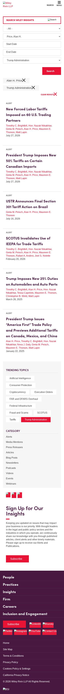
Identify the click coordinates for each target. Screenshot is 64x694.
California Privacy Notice (16, 675)
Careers (9, 606)
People (8, 577)
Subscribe (16, 558)
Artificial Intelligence (20, 378)
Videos (9, 473)
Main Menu (24, 3)
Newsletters (12, 463)
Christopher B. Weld (16, 296)
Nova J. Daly (24, 344)
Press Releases (14, 447)
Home (6, 643)
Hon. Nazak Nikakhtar (39, 125)
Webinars (11, 483)
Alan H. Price (16, 80)
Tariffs (13, 419)
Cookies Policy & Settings (16, 668)
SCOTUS (42, 412)
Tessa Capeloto (25, 293)
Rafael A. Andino (25, 255)
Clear (35, 70)
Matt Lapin (21, 132)
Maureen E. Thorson (45, 293)
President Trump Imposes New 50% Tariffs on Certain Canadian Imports (31, 161)
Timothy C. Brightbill (16, 125)
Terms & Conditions (13, 656)
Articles (10, 452)
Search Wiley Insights (20, 20)
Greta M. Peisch (14, 129)
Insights (9, 591)
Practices (10, 584)
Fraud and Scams (19, 412)
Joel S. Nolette (42, 255)
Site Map (7, 649)
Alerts (9, 437)
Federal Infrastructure (21, 406)
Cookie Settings (21, 3)
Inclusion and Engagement (25, 613)
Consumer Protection (21, 385)
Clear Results (49, 95)
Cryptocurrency (18, 392)
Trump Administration (36, 419)
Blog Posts (11, 457)
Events (9, 478)
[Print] (15, 495)
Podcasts (11, 468)
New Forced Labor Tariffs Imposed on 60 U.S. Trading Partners (28, 115)
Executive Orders (44, 392)
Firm (6, 599)
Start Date (11, 44)
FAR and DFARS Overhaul (24, 399)
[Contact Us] (49, 632)
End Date (11, 52)
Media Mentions (14, 442)
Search (50, 5)
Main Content (23, 3)
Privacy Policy (10, 662)
